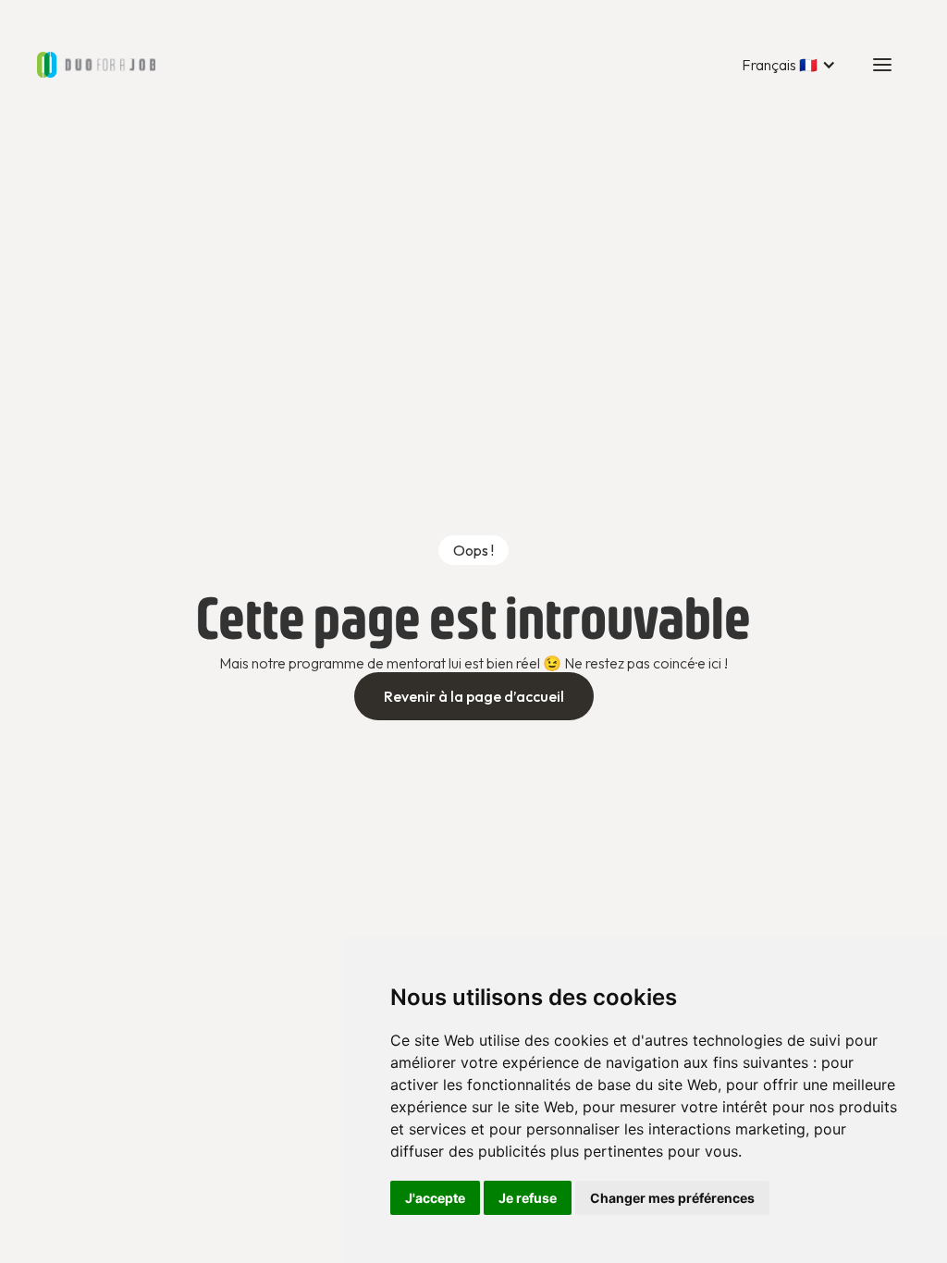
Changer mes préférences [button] (672, 1198)
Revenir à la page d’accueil (474, 696)
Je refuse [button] (527, 1198)
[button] (789, 64)
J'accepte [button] (435, 1198)
